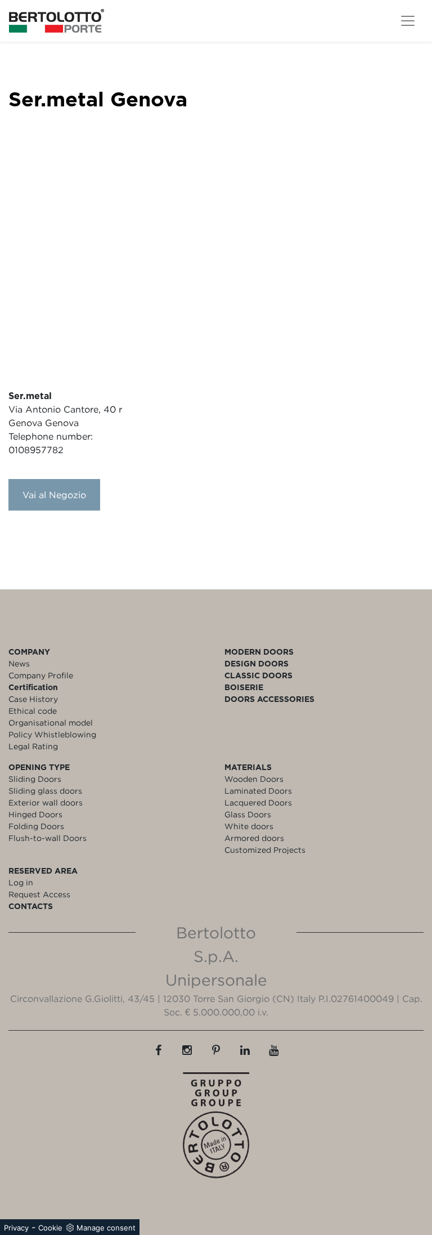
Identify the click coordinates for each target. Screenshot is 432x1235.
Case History (33, 699)
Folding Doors (36, 826)
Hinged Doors (35, 814)
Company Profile (40, 675)
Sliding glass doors (45, 790)
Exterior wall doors (45, 802)
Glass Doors (247, 814)
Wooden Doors (254, 779)
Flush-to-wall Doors (47, 838)
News (19, 663)
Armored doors (254, 838)
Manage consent (106, 1227)
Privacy (16, 1227)
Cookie (50, 1227)
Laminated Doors (258, 790)
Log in (20, 882)
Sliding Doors (34, 779)
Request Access (39, 894)
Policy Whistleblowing (52, 734)
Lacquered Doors (258, 802)
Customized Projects (264, 849)
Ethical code (32, 710)
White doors (248, 826)
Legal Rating (33, 746)
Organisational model (50, 722)
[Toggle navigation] (408, 21)
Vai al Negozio (54, 495)
